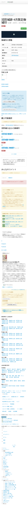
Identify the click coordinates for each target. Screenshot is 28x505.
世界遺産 (4, 387)
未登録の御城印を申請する (9, 164)
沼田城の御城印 (4, 86)
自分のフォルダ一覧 (7, 498)
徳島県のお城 (5, 353)
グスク (3, 377)
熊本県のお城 (5, 360)
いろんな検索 (8, 453)
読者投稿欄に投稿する (12, 304)
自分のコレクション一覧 (10, 487)
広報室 (9, 411)
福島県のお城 (5, 323)
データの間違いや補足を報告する (8, 69)
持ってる (24, 28)
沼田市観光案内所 (9, 125)
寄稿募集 (12, 404)
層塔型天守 (10, 370)
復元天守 (14, 369)
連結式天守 (4, 372)
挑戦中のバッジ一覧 (7, 495)
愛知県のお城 (5, 338)
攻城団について (5, 396)
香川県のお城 (12, 353)
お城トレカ (7, 475)
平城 (10, 375)
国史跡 (17, 385)
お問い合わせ (6, 500)
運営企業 (4, 411)
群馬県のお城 (5, 330)
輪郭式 (15, 380)
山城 (3, 375)
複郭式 (19, 380)
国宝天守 (4, 369)
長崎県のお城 (19, 358)
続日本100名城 (12, 385)
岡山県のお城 (5, 348)
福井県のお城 (19, 335)
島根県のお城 (5, 350)
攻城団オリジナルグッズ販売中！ (11, 224)
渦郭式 (23, 380)
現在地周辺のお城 (9, 452)
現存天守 (9, 369)
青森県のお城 (12, 320)
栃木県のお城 (19, 328)
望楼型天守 (4, 370)
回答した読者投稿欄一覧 (10, 485)
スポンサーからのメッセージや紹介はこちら (10, 424)
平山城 (6, 375)
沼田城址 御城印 (8, 147)
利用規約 (22, 396)
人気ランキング (8, 455)
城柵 (7, 377)
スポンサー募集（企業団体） (8, 409)
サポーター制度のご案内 (9, 101)
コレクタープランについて (9, 109)
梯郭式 (11, 380)
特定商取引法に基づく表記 (8, 401)
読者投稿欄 (5, 466)
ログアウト (5, 502)
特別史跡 (22, 385)
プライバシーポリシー (7, 399)
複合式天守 (22, 370)
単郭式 (7, 380)
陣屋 (19, 375)
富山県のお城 (5, 335)
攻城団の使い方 (14, 396)
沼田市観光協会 (15, 55)
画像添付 (10, 177)
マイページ (5, 479)
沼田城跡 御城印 (8, 139)
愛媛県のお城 (19, 353)
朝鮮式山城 (16, 377)
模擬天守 (19, 369)
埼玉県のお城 (5, 328)
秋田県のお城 (12, 322)
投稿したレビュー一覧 (10, 486)
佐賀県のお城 (12, 358)
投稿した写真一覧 (9, 483)
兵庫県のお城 (12, 343)
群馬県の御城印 (4, 84)
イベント (5, 459)
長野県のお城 (12, 333)
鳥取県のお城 (19, 348)
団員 (6, 393)
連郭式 (3, 380)
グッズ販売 (19, 409)
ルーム (4, 468)
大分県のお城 (12, 360)
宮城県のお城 (5, 322)
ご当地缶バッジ (8, 474)
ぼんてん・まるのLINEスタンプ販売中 (12, 226)
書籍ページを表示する (7, 287)
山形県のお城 (19, 322)
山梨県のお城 (5, 333)
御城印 (6, 471)
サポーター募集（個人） (7, 406)
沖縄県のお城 (13, 361)
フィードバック (6, 298)
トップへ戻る (14, 445)
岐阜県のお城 (19, 338)
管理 (4, 443)
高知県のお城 (5, 355)
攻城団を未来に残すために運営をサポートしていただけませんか (13, 216)
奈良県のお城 (12, 345)
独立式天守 (16, 370)
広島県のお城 (12, 348)
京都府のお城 (19, 343)
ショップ (5, 465)
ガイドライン (5, 404)
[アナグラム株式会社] (7, 418)
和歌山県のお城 (19, 345)
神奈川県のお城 (12, 327)
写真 (4, 458)
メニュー (3, 2)
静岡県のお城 (12, 338)
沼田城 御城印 (7, 134)
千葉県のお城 (20, 327)
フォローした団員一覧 (8, 496)
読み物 (4, 464)
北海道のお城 (5, 320)
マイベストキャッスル (10, 482)
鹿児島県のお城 (5, 361)
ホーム (4, 437)
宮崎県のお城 (19, 360)
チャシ (22, 375)
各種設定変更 (6, 490)
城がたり (5, 462)
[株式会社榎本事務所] (7, 421)
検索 (4, 440)
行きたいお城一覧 (7, 493)
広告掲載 (15, 411)
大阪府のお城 (5, 343)
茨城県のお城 (12, 328)
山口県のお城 (12, 350)
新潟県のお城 (19, 333)
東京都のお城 (5, 327)
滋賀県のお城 (5, 345)
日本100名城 (5, 385)
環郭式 (3, 382)
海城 (13, 375)
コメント (4, 177)
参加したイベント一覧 (10, 489)
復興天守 (24, 369)
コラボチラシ (8, 472)
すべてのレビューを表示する (18, 289)
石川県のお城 (12, 335)
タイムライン (6, 434)
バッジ (4, 456)
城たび (4, 461)
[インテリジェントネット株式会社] (10, 420)
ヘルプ (17, 401)
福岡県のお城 (5, 358)
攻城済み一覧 (6, 492)
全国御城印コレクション (9, 14)
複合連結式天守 (11, 372)
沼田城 (2, 79)
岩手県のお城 (19, 320)
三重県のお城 (5, 340)
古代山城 (11, 377)
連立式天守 (18, 372)
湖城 (16, 375)
